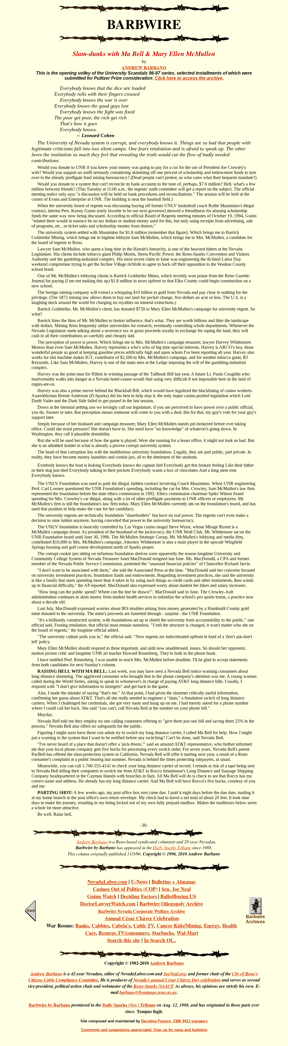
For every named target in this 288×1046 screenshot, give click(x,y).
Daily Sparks (115, 1005)
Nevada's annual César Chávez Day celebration (177, 980)
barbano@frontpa (136, 992)
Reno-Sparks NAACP (152, 986)
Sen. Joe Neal (176, 889)
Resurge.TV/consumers (123, 933)
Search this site (123, 940)
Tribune (148, 1005)
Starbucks (163, 933)
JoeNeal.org (174, 974)
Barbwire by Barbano (49, 1005)
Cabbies (100, 925)
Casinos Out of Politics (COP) (125, 889)
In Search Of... (160, 940)
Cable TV (143, 925)
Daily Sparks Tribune (172, 847)
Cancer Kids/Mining (179, 925)
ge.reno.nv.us (164, 992)
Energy (211, 925)
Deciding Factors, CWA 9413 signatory (174, 1021)
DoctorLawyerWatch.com (108, 903)
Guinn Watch (101, 896)
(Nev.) (134, 1005)
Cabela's (121, 925)
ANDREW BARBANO (144, 67)
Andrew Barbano (91, 841)
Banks (82, 925)
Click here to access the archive (188, 78)
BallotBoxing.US (178, 896)
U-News (139, 881)
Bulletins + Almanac (174, 881)
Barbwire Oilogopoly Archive (171, 903)
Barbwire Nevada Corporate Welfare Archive (141, 911)
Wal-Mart (187, 933)
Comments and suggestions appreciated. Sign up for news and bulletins (144, 1030)
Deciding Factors (138, 896)
